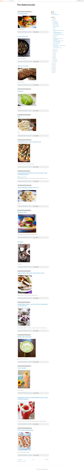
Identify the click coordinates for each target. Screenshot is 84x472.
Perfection (20, 91)
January (54, 61)
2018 (53, 67)
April (54, 57)
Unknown (53, 13)
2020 (53, 64)
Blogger (46, 469)
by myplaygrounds (23, 13)
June (54, 54)
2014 (53, 72)
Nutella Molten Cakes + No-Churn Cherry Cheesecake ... (58, 41)
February (54, 60)
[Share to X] (35, 32)
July (53, 53)
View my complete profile (55, 14)
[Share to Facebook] (36, 32)
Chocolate (20, 242)
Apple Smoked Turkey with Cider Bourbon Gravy (31, 273)
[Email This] (33, 32)
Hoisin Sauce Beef (23, 36)
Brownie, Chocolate (23, 66)
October (54, 49)
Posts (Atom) (24, 461)
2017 (53, 68)
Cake (19, 117)
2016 (53, 69)
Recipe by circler (22, 212)
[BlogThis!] (34, 32)
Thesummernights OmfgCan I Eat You (28, 187)
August (54, 52)
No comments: (30, 61)
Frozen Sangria (22, 368)
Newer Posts (20, 459)
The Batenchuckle (26, 5)
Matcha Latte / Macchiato (24, 337)
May (53, 56)
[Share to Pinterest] (37, 32)
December (54, 21)
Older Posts (46, 459)
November (54, 22)
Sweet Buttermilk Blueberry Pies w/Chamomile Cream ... (58, 33)
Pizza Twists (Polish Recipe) (25, 430)
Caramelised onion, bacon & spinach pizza (29, 142)
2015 (53, 71)
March (54, 58)
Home (33, 459)
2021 (53, 63)
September (55, 50)
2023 (53, 18)
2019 (53, 65)
